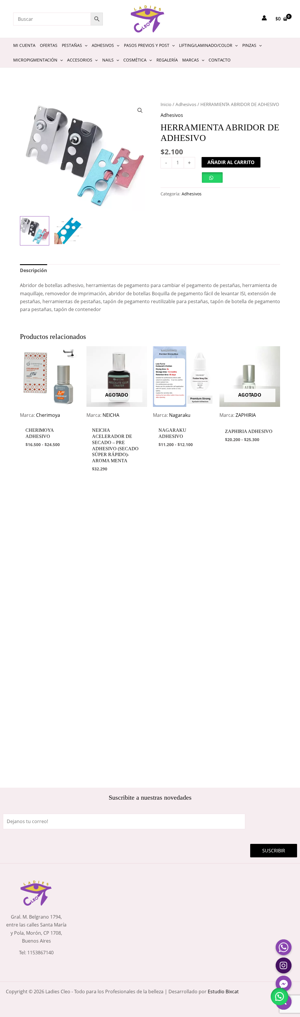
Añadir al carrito (231, 162)
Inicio (166, 104)
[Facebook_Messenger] (284, 984)
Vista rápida (50, 418)
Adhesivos (185, 104)
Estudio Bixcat (223, 991)
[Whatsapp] (284, 947)
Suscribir (273, 850)
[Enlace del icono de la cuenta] (264, 18)
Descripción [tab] (33, 270)
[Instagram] (284, 965)
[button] (140, 110)
